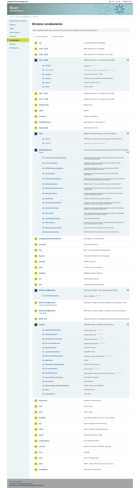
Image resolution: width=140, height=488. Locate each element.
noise (41, 435)
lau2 (40, 412)
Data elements (15, 32)
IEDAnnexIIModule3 (47, 303)
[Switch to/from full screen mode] (119, 1)
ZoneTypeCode (50, 394)
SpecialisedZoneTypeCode (54, 377)
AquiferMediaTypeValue (53, 330)
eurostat (42, 244)
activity (47, 139)
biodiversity (44, 105)
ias (40, 279)
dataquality (43, 128)
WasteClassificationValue (53, 228)
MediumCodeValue (51, 184)
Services (12, 44)
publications (44, 441)
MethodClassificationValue (54, 188)
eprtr (41, 134)
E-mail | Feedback (16, 481)
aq (40, 43)
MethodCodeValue (51, 193)
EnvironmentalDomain (52, 343)
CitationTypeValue (51, 334)
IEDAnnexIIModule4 (47, 311)
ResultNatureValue (51, 373)
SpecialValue (49, 381)
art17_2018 (43, 99)
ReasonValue (49, 213)
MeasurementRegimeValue (54, 356)
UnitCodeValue (50, 222)
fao (40, 250)
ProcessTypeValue (51, 368)
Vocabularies (14, 40)
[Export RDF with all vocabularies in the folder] (128, 60)
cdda (41, 110)
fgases (42, 256)
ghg (40, 267)
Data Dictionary (26, 16)
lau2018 (42, 418)
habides (42, 273)
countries (48, 74)
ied (40, 285)
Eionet (18, 16)
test (40, 452)
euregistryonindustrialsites (50, 239)
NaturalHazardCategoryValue (54, 364)
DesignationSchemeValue (53, 339)
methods (48, 78)
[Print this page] (117, 1)
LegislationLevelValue (52, 352)
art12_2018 (43, 54)
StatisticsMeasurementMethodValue (57, 385)
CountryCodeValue (51, 163)
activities (48, 65)
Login (113, 1)
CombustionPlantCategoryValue (55, 158)
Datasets (13, 25)
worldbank (43, 469)
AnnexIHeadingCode (52, 296)
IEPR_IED (43, 319)
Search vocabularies (42, 36)
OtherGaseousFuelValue (53, 203)
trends (47, 87)
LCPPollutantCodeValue (53, 179)
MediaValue (49, 360)
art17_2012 (43, 93)
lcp (40, 423)
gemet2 (42, 262)
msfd (41, 429)
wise (41, 464)
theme (47, 390)
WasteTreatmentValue (52, 232)
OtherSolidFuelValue (52, 208)
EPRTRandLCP (45, 150)
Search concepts (58, 36)
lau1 (40, 406)
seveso (42, 446)
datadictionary (45, 122)
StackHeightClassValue (52, 218)
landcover (43, 400)
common (42, 116)
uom (41, 458)
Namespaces (14, 48)
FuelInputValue (50, 173)
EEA (18, 1)
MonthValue (49, 199)
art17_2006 (43, 60)
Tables (12, 28)
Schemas (13, 36)
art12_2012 (43, 49)
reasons (47, 82)
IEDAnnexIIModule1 (47, 290)
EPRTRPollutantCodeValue (54, 168)
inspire (42, 325)
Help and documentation (18, 21)
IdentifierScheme (50, 347)
